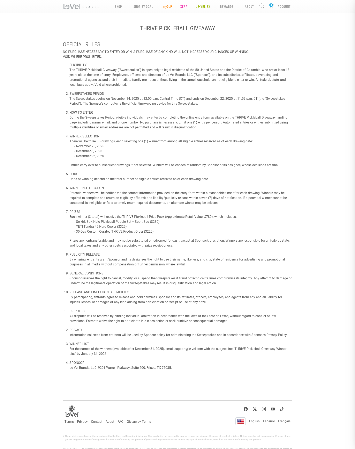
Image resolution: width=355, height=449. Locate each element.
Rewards (226, 6)
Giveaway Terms (139, 421)
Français (284, 421)
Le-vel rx (203, 6)
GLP (167, 6)
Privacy (82, 421)
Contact (96, 421)
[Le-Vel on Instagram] (263, 409)
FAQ (120, 421)
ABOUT (249, 6)
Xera (184, 6)
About (110, 421)
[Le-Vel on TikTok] (282, 409)
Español (269, 421)
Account (284, 6)
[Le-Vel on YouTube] (273, 409)
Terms (69, 421)
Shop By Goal (143, 6)
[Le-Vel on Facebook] (245, 409)
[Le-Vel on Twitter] (254, 409)
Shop (118, 6)
